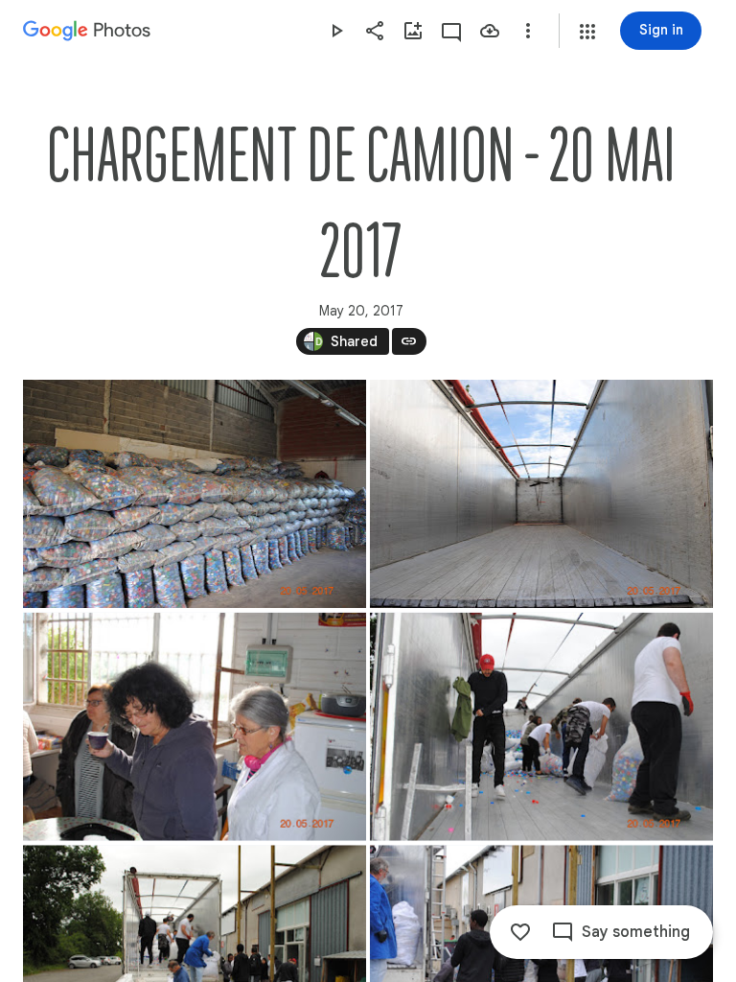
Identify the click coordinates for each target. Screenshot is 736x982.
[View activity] (451, 31)
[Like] (520, 932)
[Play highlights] (336, 31)
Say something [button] (636, 932)
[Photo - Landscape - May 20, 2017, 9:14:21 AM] (194, 494)
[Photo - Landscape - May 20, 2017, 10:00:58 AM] (541, 727)
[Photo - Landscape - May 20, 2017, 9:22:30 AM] (541, 494)
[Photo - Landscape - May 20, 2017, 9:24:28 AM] (194, 727)
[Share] (375, 31)
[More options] (528, 31)
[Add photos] (413, 31)
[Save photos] (490, 31)
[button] (587, 31)
